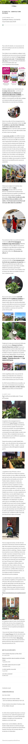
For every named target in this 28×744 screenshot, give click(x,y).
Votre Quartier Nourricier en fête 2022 (12, 653)
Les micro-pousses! (7, 674)
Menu (14, 6)
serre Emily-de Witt (9, 136)
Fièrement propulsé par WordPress (11, 740)
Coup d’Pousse (13, 423)
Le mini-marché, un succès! (9, 669)
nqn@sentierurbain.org (8, 691)
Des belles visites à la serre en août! (11, 664)
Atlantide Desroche (13, 358)
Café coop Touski (7, 356)
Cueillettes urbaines (17, 298)
